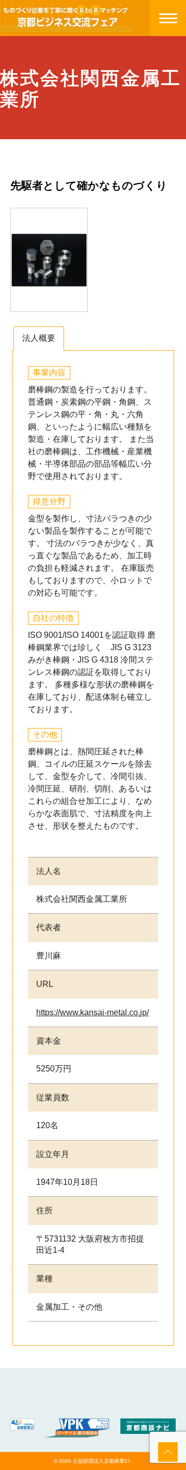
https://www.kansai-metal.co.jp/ (92, 1012)
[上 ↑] (168, 1452)
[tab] (38, 338)
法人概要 (38, 338)
